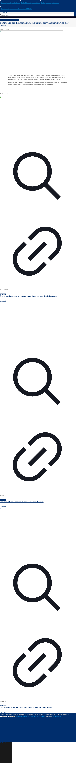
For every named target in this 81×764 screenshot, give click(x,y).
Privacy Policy (3, 716)
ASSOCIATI (4, 13)
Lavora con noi (41, 716)
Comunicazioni (32, 716)
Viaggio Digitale (57, 716)
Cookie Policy (12, 716)
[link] (18, 15)
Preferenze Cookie (21, 716)
